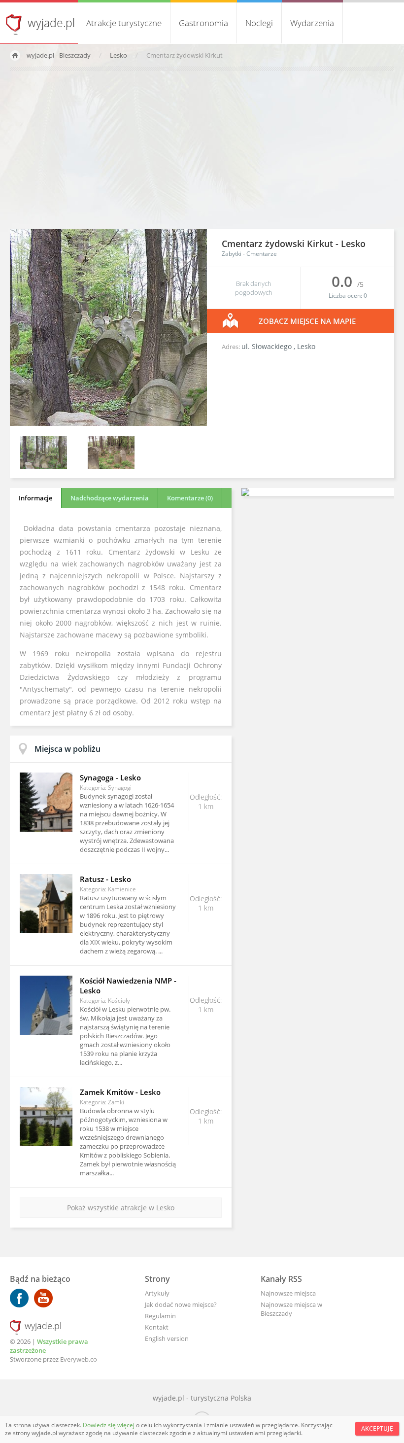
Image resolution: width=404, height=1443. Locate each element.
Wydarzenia (312, 23)
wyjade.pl (51, 23)
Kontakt (156, 1327)
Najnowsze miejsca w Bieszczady (291, 1309)
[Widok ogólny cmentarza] (111, 466)
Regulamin (160, 1315)
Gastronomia (203, 23)
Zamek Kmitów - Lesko (120, 1092)
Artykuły (157, 1293)
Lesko (119, 55)
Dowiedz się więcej (109, 1425)
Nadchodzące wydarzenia (109, 497)
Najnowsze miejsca (288, 1293)
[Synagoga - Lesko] (46, 802)
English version (167, 1338)
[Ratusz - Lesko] (46, 903)
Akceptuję (377, 1428)
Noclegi (259, 23)
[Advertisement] (202, 150)
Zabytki (231, 253)
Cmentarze (261, 253)
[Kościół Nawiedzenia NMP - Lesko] (46, 1005)
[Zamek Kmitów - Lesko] (46, 1116)
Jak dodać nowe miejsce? (181, 1304)
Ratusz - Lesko (105, 879)
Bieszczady (75, 55)
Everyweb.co (78, 1359)
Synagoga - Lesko (110, 777)
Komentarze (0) (190, 497)
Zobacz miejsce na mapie (307, 321)
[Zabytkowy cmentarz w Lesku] (43, 466)
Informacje (35, 497)
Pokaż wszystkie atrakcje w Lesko (120, 1207)
